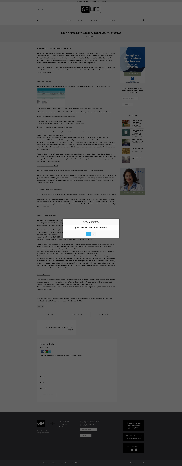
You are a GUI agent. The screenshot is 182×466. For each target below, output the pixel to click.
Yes (88, 234)
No (94, 234)
